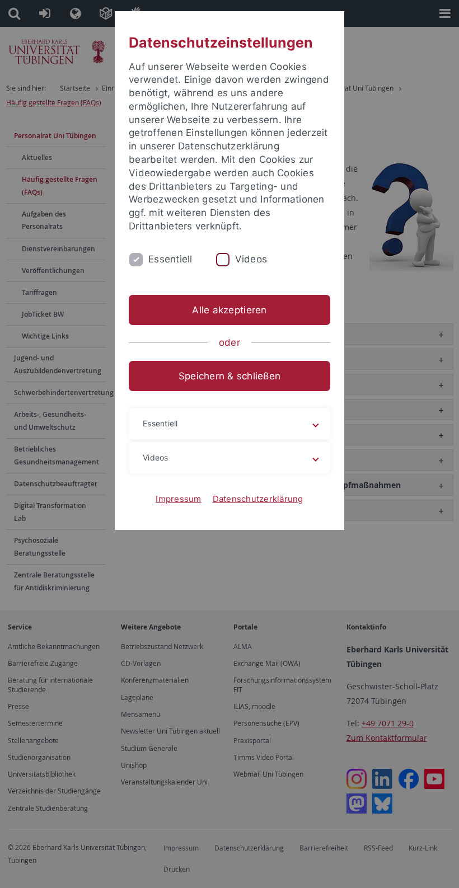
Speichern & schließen (229, 376)
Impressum (178, 499)
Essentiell (170, 259)
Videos (251, 259)
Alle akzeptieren (229, 310)
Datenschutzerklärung (258, 499)
